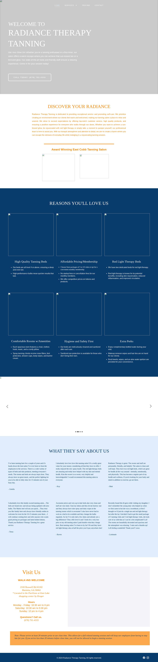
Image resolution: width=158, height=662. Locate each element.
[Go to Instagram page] (148, 658)
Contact (99, 5)
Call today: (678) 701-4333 (30, 77)
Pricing (86, 5)
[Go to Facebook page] (144, 658)
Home (57, 5)
